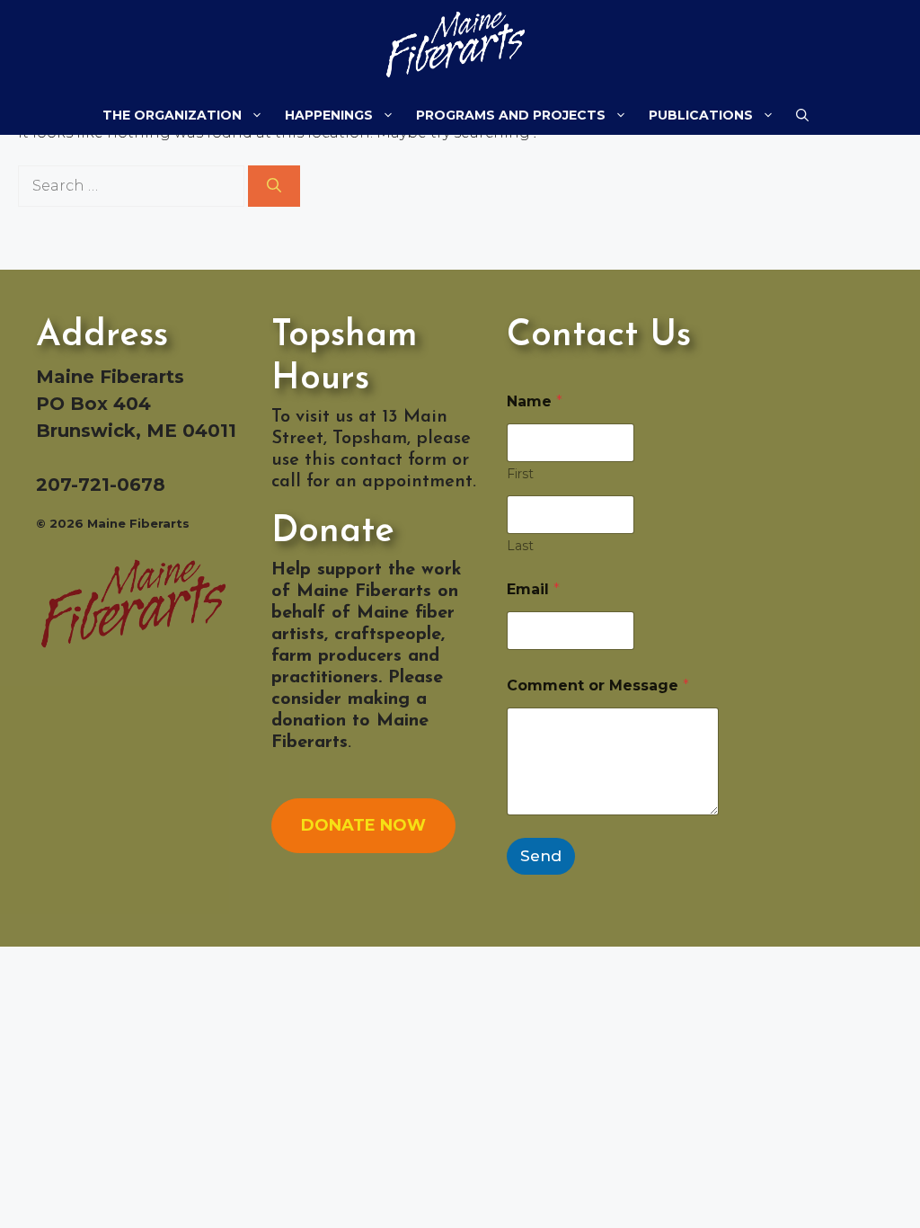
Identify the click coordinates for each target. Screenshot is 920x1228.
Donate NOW (363, 825)
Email (533, 589)
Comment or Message (598, 685)
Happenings (329, 115)
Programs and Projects (511, 115)
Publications (701, 115)
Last (520, 546)
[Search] (274, 186)
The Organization (172, 115)
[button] (802, 115)
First (520, 474)
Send (541, 856)
